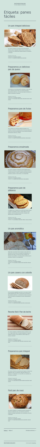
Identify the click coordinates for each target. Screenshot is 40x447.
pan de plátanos (15, 219)
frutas (14, 137)
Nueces (14, 419)
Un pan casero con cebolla (20, 272)
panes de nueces (20, 419)
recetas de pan (26, 341)
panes (22, 262)
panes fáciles (25, 98)
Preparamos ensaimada (18, 147)
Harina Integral (15, 380)
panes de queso (20, 98)
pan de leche (15, 341)
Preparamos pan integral (19, 351)
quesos (28, 98)
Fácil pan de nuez (16, 390)
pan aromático (15, 262)
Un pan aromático (16, 228)
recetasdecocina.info (20, 3)
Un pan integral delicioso (19, 25)
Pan (16, 137)
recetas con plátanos (29, 219)
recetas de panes (28, 137)
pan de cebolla (18, 302)
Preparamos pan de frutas (19, 108)
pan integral (20, 380)
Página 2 (11, 430)
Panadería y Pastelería (17, 56)
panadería (19, 262)
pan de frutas (19, 137)
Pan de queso (15, 98)
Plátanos (24, 219)
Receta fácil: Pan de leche (19, 312)
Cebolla (14, 302)
